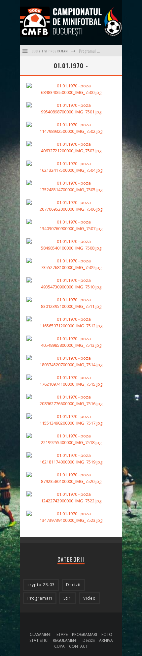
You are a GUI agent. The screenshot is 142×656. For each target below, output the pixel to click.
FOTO (106, 634)
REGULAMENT (65, 640)
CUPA (59, 646)
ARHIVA (106, 640)
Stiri (67, 598)
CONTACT (78, 646)
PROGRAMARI (84, 634)
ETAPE (62, 634)
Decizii (73, 584)
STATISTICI (39, 640)
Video (89, 598)
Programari (39, 598)
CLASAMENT (41, 634)
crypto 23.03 (41, 584)
